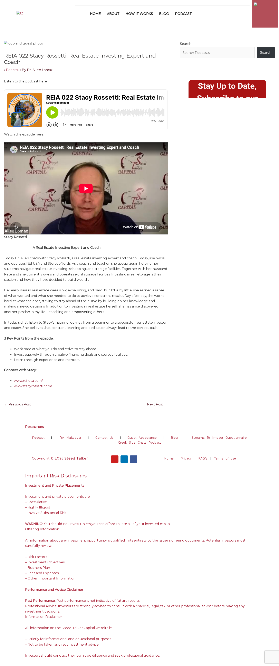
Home (95, 14)
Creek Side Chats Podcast (139, 442)
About (113, 14)
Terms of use (225, 458)
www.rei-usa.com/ (28, 381)
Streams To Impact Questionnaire (219, 438)
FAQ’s (202, 458)
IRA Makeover (70, 438)
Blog (164, 14)
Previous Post (17, 404)
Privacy (186, 458)
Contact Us (104, 438)
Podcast (183, 14)
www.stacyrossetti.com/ (33, 386)
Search (185, 44)
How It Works (139, 14)
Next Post (157, 404)
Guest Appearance (142, 438)
